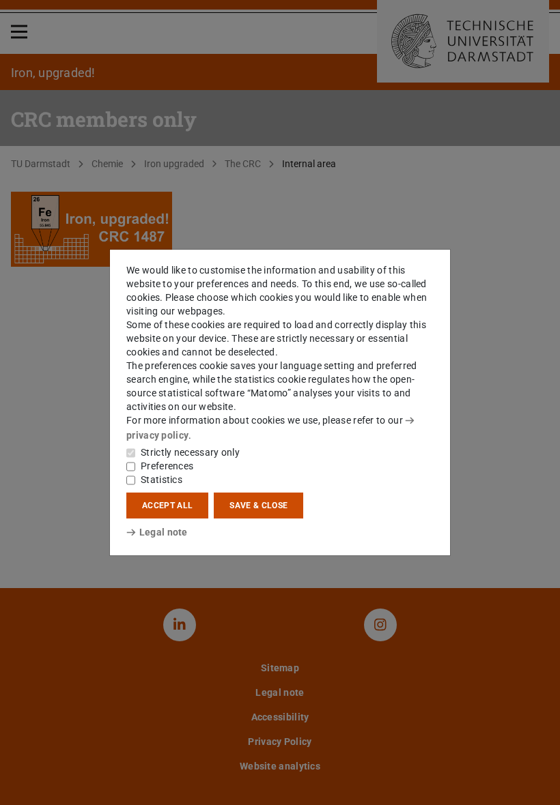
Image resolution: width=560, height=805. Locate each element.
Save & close (258, 505)
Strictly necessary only (190, 452)
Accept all (167, 505)
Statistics (161, 479)
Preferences (167, 465)
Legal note (163, 532)
